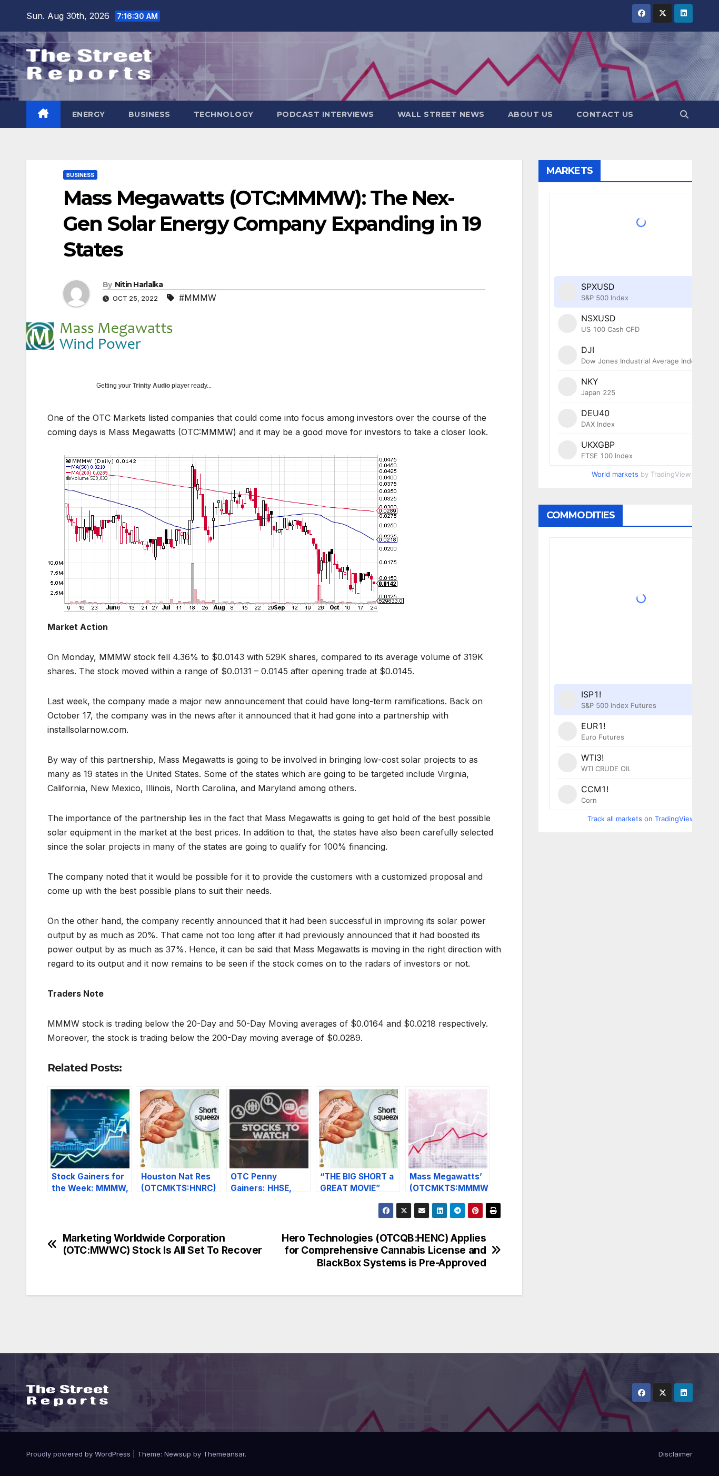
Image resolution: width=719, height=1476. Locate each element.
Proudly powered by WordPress (79, 1454)
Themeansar (224, 1454)
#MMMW (197, 297)
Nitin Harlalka (139, 284)
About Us (530, 114)
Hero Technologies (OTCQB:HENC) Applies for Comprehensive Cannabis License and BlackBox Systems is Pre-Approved (384, 1250)
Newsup (177, 1454)
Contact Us (605, 114)
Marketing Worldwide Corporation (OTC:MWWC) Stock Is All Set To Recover (162, 1244)
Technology (224, 114)
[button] (684, 114)
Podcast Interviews (325, 114)
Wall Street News (441, 114)
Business (149, 114)
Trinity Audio (151, 385)
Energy (88, 114)
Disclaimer (675, 1454)
